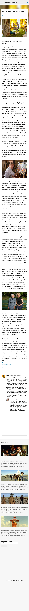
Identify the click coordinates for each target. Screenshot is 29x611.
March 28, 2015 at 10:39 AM (17, 375)
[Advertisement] (14, 563)
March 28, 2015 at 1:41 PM (18, 399)
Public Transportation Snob (10, 2)
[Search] (27, 2)
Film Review (8, 364)
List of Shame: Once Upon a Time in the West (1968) (12, 505)
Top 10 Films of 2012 (5, 528)
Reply (7, 416)
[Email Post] (2, 362)
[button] (2, 16)
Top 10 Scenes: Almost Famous (7, 482)
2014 (3, 364)
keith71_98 (9, 375)
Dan (11, 399)
